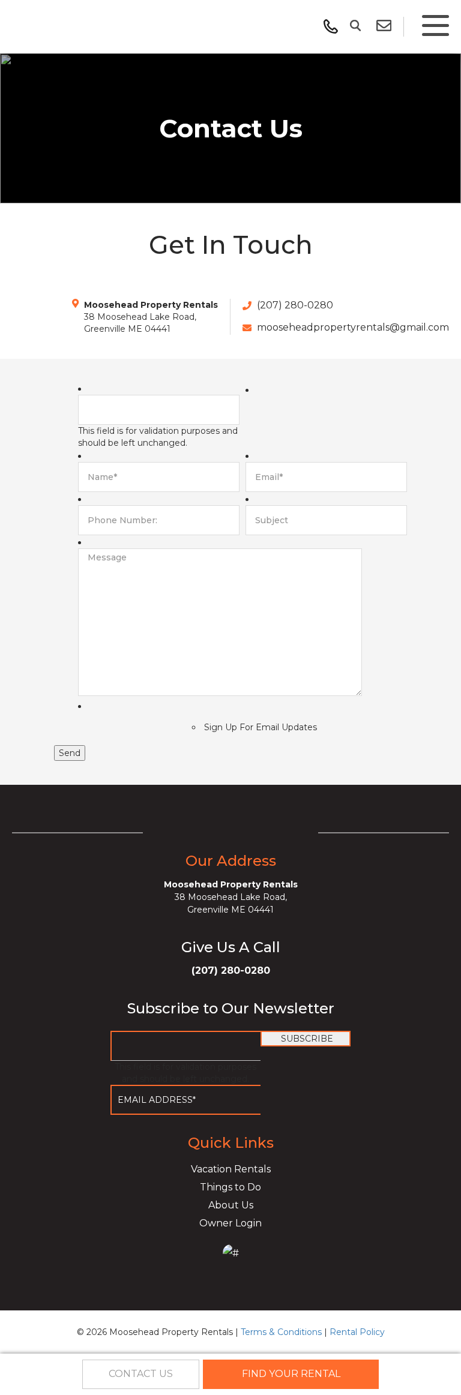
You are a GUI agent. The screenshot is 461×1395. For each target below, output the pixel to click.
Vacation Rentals (231, 1169)
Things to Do (230, 1187)
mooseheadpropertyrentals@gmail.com (352, 327)
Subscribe (307, 1038)
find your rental (291, 1373)
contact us (141, 1373)
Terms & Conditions (281, 1332)
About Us (230, 1205)
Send (69, 753)
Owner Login (230, 1223)
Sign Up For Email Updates (260, 727)
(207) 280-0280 (295, 305)
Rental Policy (357, 1332)
